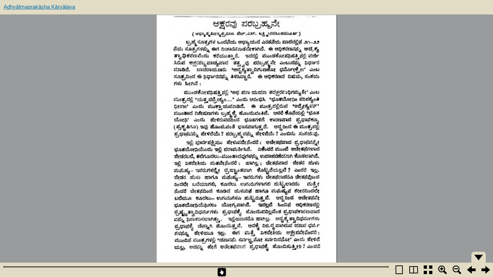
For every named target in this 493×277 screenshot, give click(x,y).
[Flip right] (486, 270)
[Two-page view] (413, 270)
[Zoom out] (457, 270)
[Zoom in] (442, 270)
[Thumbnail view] (428, 270)
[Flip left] (471, 270)
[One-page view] (399, 270)
